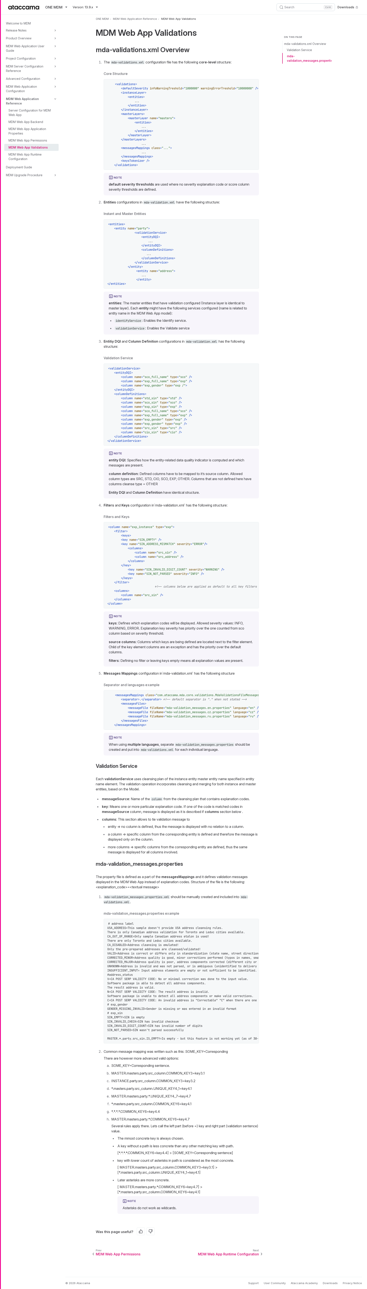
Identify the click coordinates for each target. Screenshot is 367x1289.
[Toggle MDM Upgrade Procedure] (55, 175)
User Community (275, 1283)
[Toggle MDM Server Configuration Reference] (55, 66)
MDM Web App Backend (25, 122)
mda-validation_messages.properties (309, 58)
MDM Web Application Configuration (21, 89)
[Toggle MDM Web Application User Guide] (55, 46)
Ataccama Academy (304, 1283)
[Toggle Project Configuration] (55, 58)
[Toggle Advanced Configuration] (55, 78)
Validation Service (299, 50)
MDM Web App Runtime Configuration (25, 157)
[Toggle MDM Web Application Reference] (55, 99)
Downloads (345, 7)
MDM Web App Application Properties (27, 131)
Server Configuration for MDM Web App (29, 113)
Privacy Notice (352, 1283)
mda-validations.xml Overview (305, 44)
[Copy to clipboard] (253, 85)
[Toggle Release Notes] (55, 30)
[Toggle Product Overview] (55, 38)
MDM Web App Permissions (27, 140)
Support (253, 1283)
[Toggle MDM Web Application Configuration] (55, 86)
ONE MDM (102, 18)
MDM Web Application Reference (22, 101)
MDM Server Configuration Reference (24, 68)
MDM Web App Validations (28, 147)
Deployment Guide (19, 167)
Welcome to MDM (18, 23)
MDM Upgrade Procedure (24, 175)
